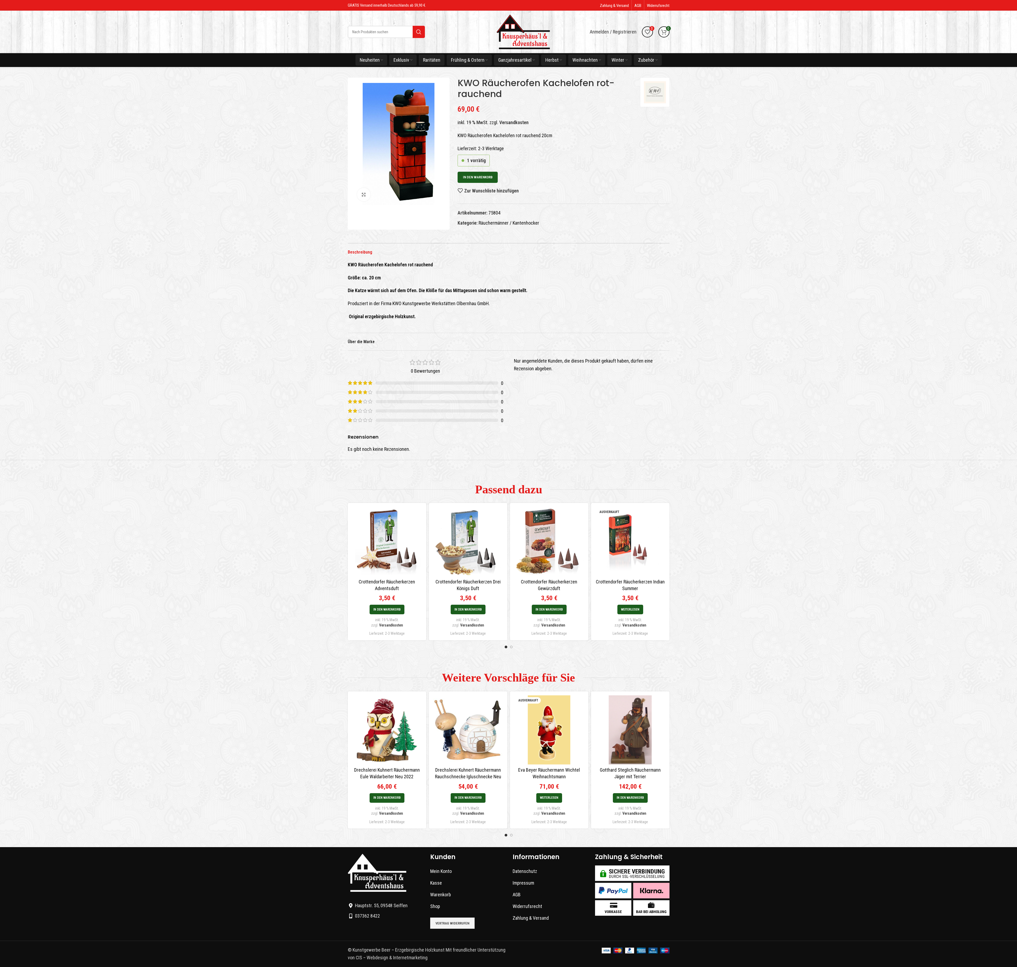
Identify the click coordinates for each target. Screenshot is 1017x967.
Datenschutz (525, 871)
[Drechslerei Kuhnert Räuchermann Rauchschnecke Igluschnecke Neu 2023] (468, 729)
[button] (387, 609)
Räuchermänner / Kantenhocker (509, 223)
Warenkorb (440, 894)
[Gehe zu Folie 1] (506, 647)
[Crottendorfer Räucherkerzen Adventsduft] (387, 541)
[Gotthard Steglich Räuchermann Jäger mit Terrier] (630, 729)
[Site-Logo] (523, 31)
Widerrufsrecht (527, 906)
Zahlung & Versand (531, 918)
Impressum (523, 883)
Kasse (436, 883)
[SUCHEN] (419, 32)
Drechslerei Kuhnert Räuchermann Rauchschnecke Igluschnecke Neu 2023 (468, 776)
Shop (435, 906)
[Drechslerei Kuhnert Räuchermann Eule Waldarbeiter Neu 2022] (387, 729)
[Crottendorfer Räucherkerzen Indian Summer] (630, 541)
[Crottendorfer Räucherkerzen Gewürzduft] (549, 541)
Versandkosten (514, 122)
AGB (517, 894)
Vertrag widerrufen (452, 923)
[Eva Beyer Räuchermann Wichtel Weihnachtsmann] (549, 729)
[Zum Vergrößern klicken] (363, 194)
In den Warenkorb (477, 177)
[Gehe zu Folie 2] (511, 647)
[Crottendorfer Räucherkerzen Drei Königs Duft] (468, 541)
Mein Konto (441, 871)
